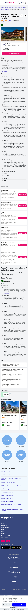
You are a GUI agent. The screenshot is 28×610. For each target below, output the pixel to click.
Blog (2, 529)
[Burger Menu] (2, 2)
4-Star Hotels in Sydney (7, 498)
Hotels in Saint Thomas (7, 495)
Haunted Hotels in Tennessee (8, 482)
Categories (4, 525)
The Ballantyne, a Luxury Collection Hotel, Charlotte (12, 509)
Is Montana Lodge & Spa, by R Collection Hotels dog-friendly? (12, 375)
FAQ (2, 531)
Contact (3, 533)
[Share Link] (25, 15)
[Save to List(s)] (21, 15)
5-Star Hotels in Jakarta (7, 501)
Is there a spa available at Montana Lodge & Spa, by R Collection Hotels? (12, 370)
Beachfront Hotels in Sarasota (8, 475)
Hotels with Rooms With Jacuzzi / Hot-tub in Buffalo (12, 478)
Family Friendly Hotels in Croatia (9, 489)
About (3, 521)
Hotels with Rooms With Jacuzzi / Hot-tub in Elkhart (12, 505)
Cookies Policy (6, 609)
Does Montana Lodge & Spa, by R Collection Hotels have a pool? (10, 365)
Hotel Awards (5, 527)
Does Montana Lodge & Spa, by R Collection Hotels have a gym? (10, 385)
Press (2, 523)
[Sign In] (25, 2)
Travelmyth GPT (5, 535)
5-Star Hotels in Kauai (6, 472)
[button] (14, 49)
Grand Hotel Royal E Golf (9, 415)
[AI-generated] (11, 78)
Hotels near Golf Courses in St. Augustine (11, 486)
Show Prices (22, 194)
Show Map (6, 394)
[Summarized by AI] (9, 65)
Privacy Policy (13, 609)
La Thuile (11, 20)
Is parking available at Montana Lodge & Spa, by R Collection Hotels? (12, 380)
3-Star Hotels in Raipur (7, 492)
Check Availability (14, 53)
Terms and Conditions (20, 609)
